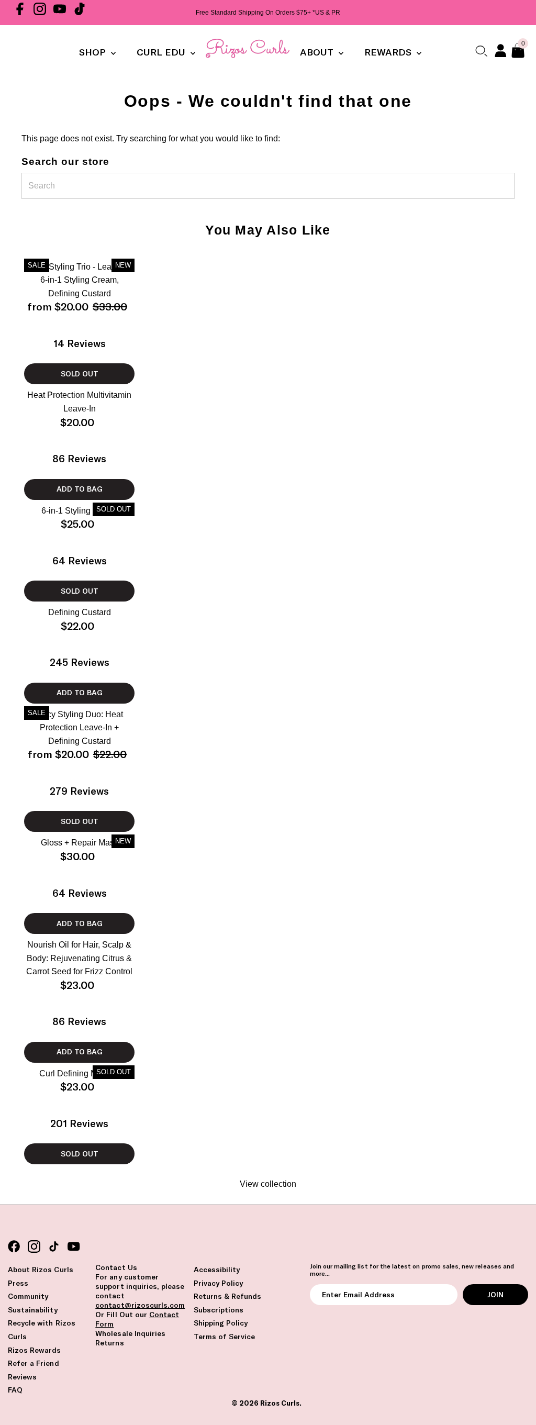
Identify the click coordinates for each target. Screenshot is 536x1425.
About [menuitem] (318, 52)
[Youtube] (60, 12)
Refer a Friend (33, 1363)
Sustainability (33, 1310)
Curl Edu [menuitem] (162, 52)
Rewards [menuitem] (389, 52)
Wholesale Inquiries (130, 1333)
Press (18, 1283)
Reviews (22, 1377)
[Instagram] (40, 12)
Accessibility (217, 1269)
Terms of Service (224, 1336)
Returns (109, 1343)
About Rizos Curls (40, 1269)
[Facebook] (20, 12)
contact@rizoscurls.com (140, 1305)
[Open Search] (481, 50)
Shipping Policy (221, 1323)
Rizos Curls (279, 1403)
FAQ (15, 1390)
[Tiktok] (79, 12)
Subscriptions (219, 1310)
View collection (268, 1183)
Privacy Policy (218, 1283)
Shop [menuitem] (93, 52)
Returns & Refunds (228, 1296)
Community (28, 1296)
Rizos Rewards (34, 1350)
